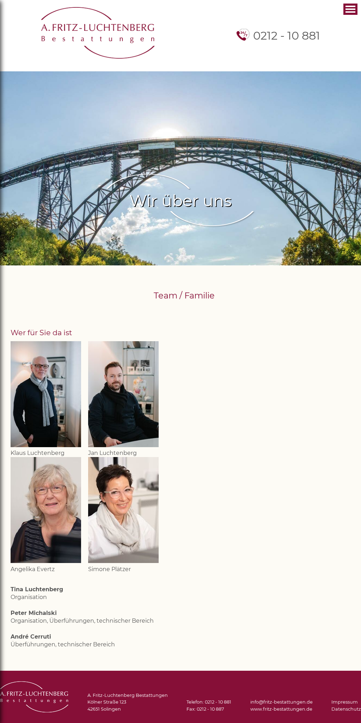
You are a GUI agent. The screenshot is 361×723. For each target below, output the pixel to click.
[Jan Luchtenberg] (123, 445)
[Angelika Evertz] (46, 561)
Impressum (344, 702)
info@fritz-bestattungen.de (281, 702)
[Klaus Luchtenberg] (46, 445)
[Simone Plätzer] (123, 561)
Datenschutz (346, 709)
